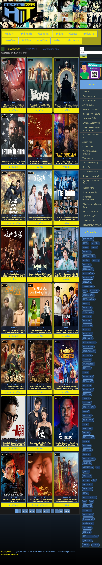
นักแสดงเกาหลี (88, 519)
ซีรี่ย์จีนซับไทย (88, 273)
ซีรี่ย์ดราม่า (94, 291)
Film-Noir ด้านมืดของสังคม (91, 205)
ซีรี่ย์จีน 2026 (87, 506)
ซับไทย (57, 40)
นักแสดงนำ (87, 510)
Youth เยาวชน (88, 96)
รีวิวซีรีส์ (95, 545)
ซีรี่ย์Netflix (87, 532)
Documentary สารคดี (91, 225)
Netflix (85, 424)
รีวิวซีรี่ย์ (86, 304)
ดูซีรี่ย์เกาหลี (87, 541)
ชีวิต (84, 502)
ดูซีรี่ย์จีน (86, 472)
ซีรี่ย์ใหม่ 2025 (88, 381)
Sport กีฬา (86, 167)
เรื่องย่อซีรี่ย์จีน (88, 286)
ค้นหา (83, 56)
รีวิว (94, 480)
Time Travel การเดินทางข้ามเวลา (91, 128)
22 (61, 511)
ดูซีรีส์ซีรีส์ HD (88, 467)
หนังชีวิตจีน (87, 463)
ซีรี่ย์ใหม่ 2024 (88, 377)
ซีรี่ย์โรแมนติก (88, 269)
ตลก (91, 502)
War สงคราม (88, 158)
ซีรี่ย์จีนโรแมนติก (89, 351)
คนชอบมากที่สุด (51, 49)
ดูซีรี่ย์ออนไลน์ (88, 239)
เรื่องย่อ (85, 372)
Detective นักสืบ (89, 118)
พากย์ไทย (42, 40)
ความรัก (86, 480)
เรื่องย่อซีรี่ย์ (87, 359)
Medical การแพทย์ (90, 109)
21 (57, 511)
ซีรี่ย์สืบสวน (87, 394)
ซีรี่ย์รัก (85, 493)
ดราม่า (94, 248)
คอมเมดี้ (86, 411)
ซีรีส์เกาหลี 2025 (88, 459)
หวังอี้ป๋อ (86, 545)
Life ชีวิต (86, 92)
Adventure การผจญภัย (91, 136)
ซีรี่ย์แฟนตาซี (87, 338)
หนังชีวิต (86, 441)
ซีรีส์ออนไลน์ (87, 428)
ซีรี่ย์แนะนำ (87, 476)
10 (48, 511)
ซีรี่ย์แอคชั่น (87, 450)
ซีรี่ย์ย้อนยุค (87, 416)
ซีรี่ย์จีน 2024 (87, 489)
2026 (84, 291)
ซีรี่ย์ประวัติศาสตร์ (89, 342)
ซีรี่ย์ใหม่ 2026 (88, 390)
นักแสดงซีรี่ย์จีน (88, 364)
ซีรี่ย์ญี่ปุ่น (26, 40)
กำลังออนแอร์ (88, 312)
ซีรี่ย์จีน (59, 33)
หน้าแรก (9, 33)
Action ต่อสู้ (87, 142)
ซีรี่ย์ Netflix (87, 385)
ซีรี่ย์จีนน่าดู (87, 316)
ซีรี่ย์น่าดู (96, 260)
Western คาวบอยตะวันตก (90, 152)
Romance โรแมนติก (91, 176)
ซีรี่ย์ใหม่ (86, 260)
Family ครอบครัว (90, 216)
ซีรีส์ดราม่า (87, 446)
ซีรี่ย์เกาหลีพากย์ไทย (90, 536)
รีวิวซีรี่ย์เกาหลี (88, 420)
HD (98, 467)
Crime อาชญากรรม (91, 123)
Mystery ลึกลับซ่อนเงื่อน (90, 182)
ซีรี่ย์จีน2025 (87, 308)
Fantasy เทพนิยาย (90, 211)
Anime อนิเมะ (88, 105)
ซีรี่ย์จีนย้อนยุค (88, 347)
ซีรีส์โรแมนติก (88, 523)
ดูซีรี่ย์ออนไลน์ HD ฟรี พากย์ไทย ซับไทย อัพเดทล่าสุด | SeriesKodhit (41, 552)
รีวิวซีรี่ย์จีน (87, 252)
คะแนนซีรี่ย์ (87, 355)
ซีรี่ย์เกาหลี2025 (88, 437)
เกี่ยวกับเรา (73, 40)
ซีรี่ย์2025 (86, 433)
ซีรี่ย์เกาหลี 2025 (88, 407)
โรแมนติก (86, 454)
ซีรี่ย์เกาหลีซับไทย (89, 497)
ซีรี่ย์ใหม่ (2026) (88, 295)
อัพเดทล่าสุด (14, 49)
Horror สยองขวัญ (89, 192)
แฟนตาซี (86, 398)
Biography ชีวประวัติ (91, 114)
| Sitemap (71, 552)
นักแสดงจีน (87, 403)
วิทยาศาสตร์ (87, 528)
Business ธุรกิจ (89, 101)
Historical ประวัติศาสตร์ (88, 198)
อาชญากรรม (87, 325)
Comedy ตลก (88, 146)
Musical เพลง (88, 188)
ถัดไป (67, 511)
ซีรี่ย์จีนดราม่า (88, 515)
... (52, 511)
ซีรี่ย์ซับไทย (87, 282)
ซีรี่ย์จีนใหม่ (87, 321)
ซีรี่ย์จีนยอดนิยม (88, 299)
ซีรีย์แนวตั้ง (26, 33)
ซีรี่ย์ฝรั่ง (73, 33)
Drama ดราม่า (88, 220)
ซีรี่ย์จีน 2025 (87, 334)
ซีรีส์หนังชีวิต (87, 485)
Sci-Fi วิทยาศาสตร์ (90, 172)
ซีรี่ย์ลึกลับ (86, 329)
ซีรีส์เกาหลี (86, 368)
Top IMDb (31, 49)
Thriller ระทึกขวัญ (90, 163)
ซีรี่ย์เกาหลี (43, 33)
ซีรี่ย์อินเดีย (88, 33)
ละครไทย (10, 40)
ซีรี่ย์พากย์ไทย (88, 278)
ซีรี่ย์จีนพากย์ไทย (89, 256)
